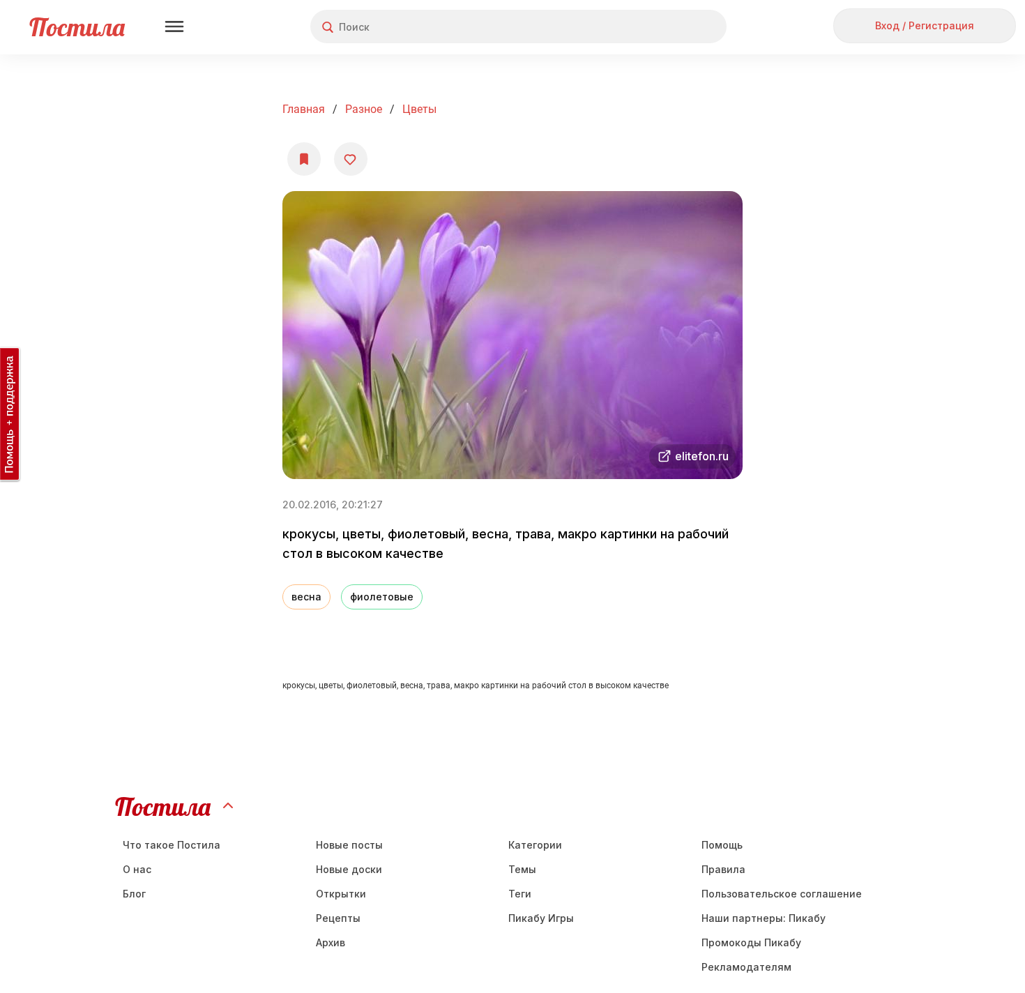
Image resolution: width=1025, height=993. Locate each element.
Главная (303, 109)
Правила (723, 869)
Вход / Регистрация (924, 25)
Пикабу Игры (541, 918)
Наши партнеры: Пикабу (763, 918)
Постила (77, 27)
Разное (363, 109)
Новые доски (349, 869)
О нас (137, 869)
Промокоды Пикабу (751, 942)
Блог (134, 894)
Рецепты (338, 918)
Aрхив (330, 942)
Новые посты (349, 845)
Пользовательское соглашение (781, 894)
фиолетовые (381, 596)
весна (306, 596)
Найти (663, 27)
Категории (535, 845)
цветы (419, 109)
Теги (519, 894)
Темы (522, 869)
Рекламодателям (746, 967)
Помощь (722, 845)
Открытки (341, 894)
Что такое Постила (171, 845)
